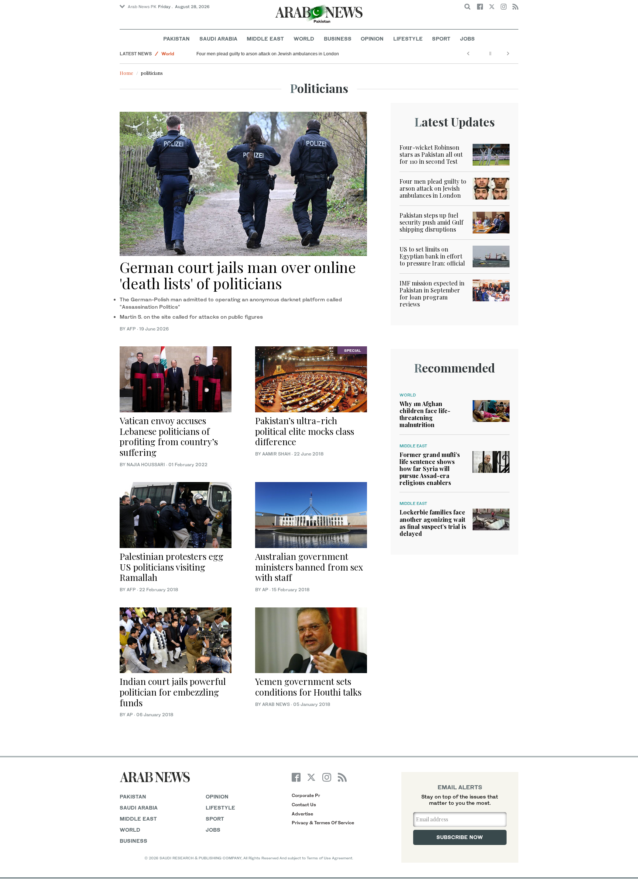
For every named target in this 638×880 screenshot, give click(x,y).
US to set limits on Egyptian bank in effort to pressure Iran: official (432, 256)
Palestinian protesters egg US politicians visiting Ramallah (171, 566)
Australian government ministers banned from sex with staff (309, 566)
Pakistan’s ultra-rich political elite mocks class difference (304, 431)
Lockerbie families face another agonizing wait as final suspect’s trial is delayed (432, 522)
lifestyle (220, 807)
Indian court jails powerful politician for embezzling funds (173, 691)
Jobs (467, 38)
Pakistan (176, 38)
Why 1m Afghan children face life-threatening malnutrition (424, 414)
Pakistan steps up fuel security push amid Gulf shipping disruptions (431, 222)
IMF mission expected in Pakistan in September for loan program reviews (431, 293)
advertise (302, 814)
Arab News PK (142, 6)
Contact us (304, 804)
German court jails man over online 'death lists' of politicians (238, 275)
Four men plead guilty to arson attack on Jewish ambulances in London (267, 53)
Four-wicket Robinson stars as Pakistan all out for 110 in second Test (431, 154)
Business (337, 38)
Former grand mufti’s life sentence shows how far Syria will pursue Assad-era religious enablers (429, 469)
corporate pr (306, 795)
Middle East (265, 38)
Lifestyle (408, 38)
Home (126, 73)
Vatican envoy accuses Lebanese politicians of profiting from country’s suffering (169, 436)
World (304, 38)
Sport (441, 38)
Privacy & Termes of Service (323, 822)
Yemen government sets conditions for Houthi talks (308, 686)
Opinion (372, 38)
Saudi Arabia (218, 38)
